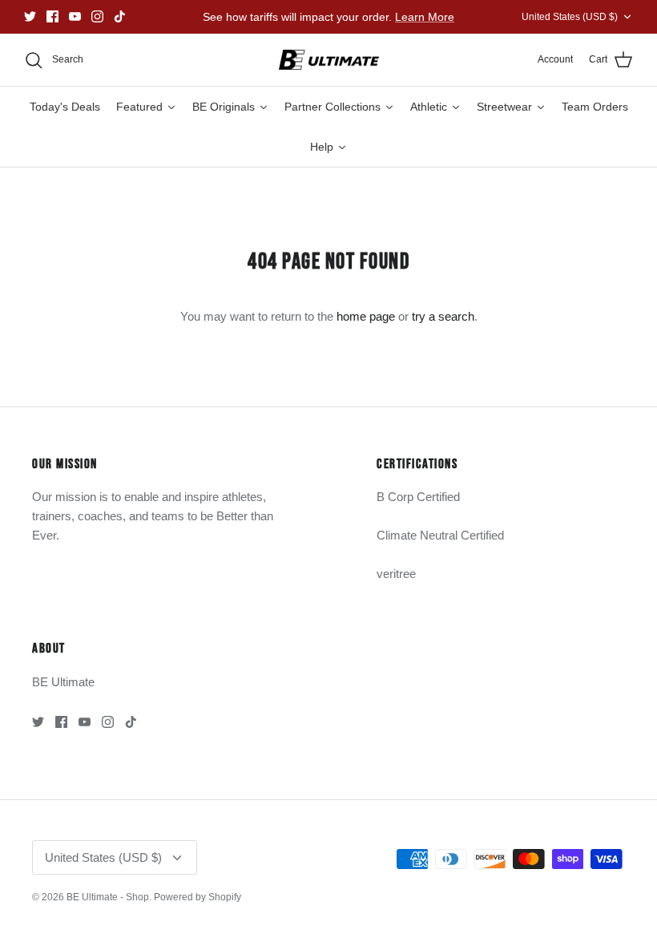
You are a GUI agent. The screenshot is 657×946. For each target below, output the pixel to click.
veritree (396, 573)
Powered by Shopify (197, 897)
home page (366, 316)
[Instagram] (97, 16)
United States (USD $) (570, 16)
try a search (443, 316)
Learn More (424, 16)
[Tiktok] (120, 16)
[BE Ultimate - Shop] (329, 60)
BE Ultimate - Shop (108, 897)
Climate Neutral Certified (440, 535)
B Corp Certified (418, 496)
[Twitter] (30, 16)
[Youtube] (75, 16)
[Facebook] (52, 16)
